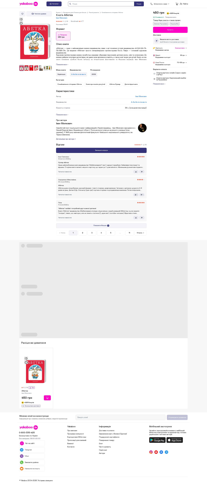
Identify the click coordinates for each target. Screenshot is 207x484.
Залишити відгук (101, 150)
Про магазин (72, 430)
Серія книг (103, 450)
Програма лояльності (75, 434)
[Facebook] (161, 452)
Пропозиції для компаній (76, 440)
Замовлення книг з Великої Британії (113, 434)
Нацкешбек (174, 24)
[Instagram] (151, 452)
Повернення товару (106, 440)
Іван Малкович (61, 18)
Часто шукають (105, 447)
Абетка (25, 391)
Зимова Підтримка (161, 24)
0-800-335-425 (27, 433)
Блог (101, 443)
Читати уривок (40, 14)
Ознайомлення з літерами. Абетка (112, 12)
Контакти (70, 447)
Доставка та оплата (106, 430)
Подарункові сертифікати (109, 437)
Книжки (58, 12)
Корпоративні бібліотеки (76, 437)
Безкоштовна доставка (32, 406)
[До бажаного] (22, 13)
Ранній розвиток (94, 12)
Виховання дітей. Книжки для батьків (74, 12)
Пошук (139, 4)
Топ (32, 387)
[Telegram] (166, 452)
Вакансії (70, 443)
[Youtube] (156, 452)
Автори (102, 453)
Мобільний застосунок (160, 427)
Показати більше (99, 225)
